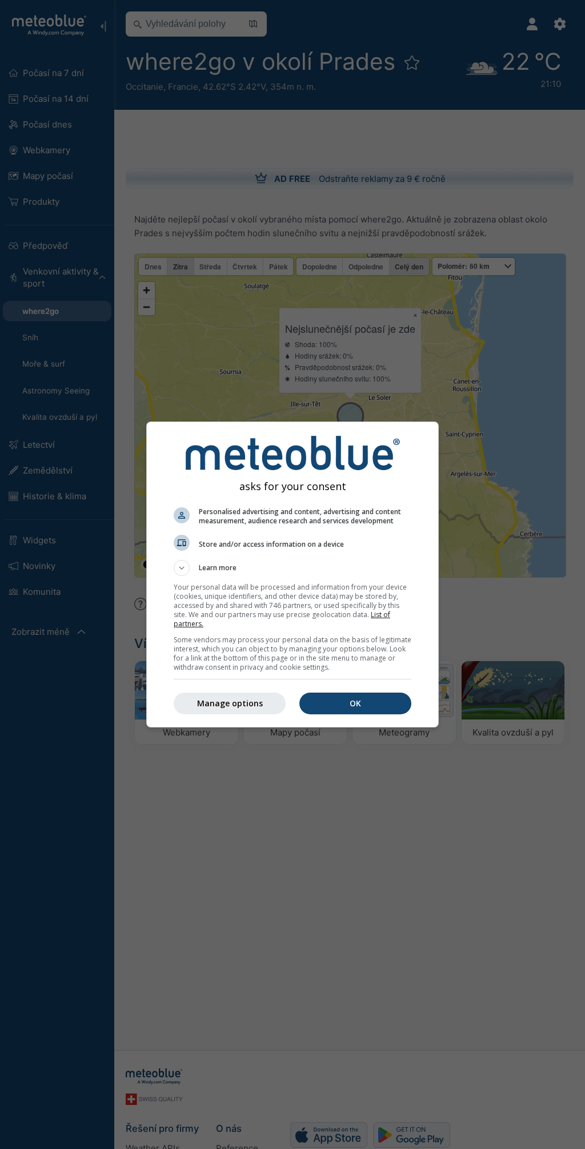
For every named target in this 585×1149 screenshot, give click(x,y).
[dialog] (292, 574)
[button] (292, 568)
